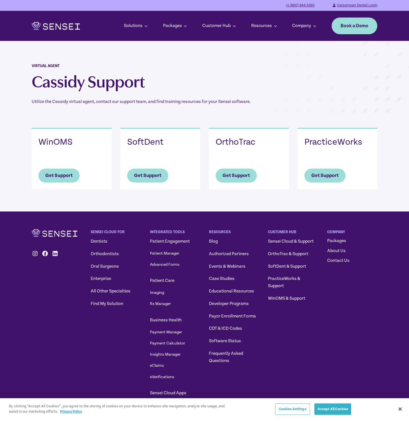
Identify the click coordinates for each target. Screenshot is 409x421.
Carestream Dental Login (357, 5)
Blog (213, 241)
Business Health (166, 319)
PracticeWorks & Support (284, 282)
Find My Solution (107, 303)
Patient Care (162, 280)
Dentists (99, 241)
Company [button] (301, 25)
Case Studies (222, 278)
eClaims (157, 365)
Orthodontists (105, 253)
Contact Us (338, 260)
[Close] (400, 409)
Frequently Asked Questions (226, 357)
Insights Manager (165, 354)
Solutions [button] (133, 25)
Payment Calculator (167, 343)
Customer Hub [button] (216, 25)
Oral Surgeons (105, 266)
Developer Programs (229, 303)
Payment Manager (166, 332)
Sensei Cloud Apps (168, 392)
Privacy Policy (71, 411)
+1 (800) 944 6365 (300, 5)
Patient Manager (164, 253)
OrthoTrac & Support (288, 253)
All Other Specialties (110, 291)
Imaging (157, 292)
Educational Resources (231, 291)
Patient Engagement (170, 241)
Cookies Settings (292, 409)
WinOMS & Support (286, 298)
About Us (336, 250)
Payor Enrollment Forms (232, 316)
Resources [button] (261, 25)
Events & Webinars (227, 266)
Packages (172, 25)
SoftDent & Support (287, 266)
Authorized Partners (229, 253)
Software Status (225, 340)
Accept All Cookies (332, 409)
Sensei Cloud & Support (291, 241)
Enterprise (101, 278)
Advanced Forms (164, 264)
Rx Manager (160, 304)
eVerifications (162, 377)
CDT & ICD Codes (225, 328)
